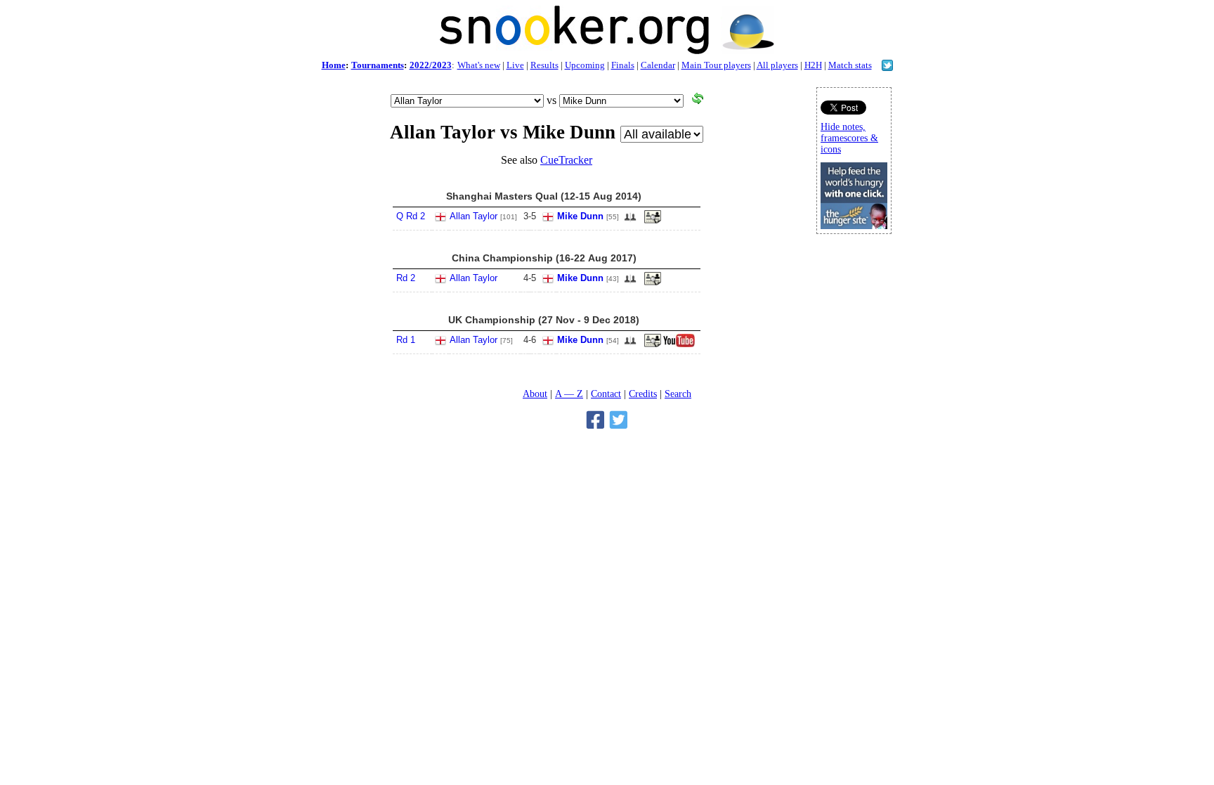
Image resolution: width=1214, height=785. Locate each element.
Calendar (658, 65)
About (535, 393)
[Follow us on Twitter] (887, 67)
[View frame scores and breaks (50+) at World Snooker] (652, 220)
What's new (478, 65)
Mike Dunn (580, 216)
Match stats (850, 65)
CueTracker (566, 160)
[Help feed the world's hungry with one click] (854, 225)
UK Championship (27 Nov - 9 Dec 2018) (543, 319)
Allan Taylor (473, 216)
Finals (622, 65)
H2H (813, 65)
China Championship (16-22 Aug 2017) (544, 258)
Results (544, 65)
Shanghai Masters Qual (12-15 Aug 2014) (543, 196)
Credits (643, 393)
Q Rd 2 (410, 216)
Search (678, 393)
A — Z (569, 393)
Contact (606, 393)
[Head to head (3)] (630, 221)
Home (334, 65)
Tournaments (377, 65)
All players (777, 65)
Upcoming (585, 65)
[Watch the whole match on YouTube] (680, 344)
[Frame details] (652, 282)
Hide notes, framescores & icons (849, 138)
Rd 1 (405, 340)
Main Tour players (716, 65)
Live (515, 65)
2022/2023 (431, 65)
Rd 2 (405, 278)
